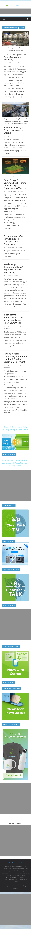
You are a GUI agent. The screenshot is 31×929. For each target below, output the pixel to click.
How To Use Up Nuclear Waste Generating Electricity (15, 57)
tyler (10, 275)
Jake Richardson (13, 191)
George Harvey (14, 63)
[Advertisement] (15, 485)
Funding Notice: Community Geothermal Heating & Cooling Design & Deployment (15, 357)
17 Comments (18, 136)
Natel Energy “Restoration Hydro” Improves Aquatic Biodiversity (13, 268)
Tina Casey (11, 136)
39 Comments (21, 63)
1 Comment (20, 191)
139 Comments (18, 247)
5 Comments (15, 275)
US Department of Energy (15, 326)
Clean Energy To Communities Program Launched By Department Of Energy (15, 184)
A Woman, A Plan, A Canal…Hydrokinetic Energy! (13, 130)
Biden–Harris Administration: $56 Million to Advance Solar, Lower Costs (13, 318)
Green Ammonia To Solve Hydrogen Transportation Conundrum (13, 240)
